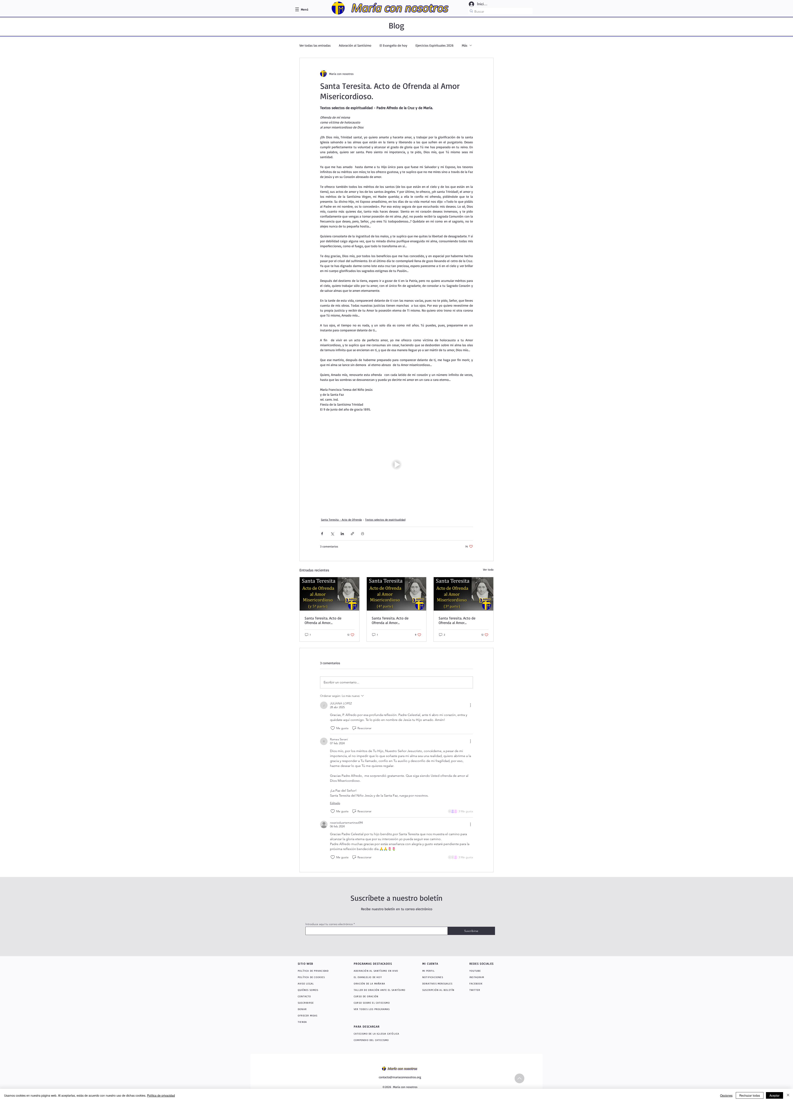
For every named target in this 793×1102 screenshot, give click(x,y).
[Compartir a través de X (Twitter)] (332, 534)
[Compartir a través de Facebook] (322, 534)
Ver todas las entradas (315, 45)
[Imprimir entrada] (362, 534)
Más (464, 45)
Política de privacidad (161, 1095)
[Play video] (396, 464)
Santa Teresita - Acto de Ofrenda (341, 519)
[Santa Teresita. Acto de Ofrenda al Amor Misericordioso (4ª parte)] (396, 594)
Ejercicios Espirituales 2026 (434, 45)
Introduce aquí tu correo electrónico (329, 924)
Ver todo (488, 569)
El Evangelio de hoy (393, 45)
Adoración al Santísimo (355, 45)
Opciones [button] (726, 1095)
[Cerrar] (788, 1095)
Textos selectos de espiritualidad (385, 519)
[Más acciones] (470, 705)
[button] (304, 9)
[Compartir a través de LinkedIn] (342, 534)
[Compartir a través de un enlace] (352, 534)
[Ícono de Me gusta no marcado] (332, 728)
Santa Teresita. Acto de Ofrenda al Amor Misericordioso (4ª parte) (391, 620)
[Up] (519, 1078)
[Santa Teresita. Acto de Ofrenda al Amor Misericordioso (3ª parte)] (463, 594)
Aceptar (774, 1095)
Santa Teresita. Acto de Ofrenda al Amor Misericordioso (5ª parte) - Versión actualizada (326, 620)
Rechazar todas (749, 1095)
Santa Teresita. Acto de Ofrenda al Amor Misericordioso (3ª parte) (458, 620)
